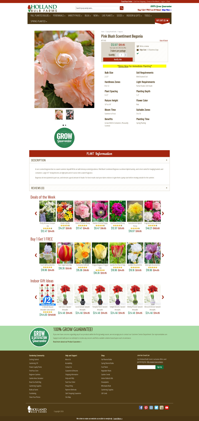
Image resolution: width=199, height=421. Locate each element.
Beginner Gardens (34, 374)
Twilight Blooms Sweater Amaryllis (117, 308)
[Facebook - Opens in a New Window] (141, 407)
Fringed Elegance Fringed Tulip (100, 266)
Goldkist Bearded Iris (135, 265)
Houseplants (105, 382)
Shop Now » (166, 10)
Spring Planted (38, 21)
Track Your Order (126, 1)
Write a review (144, 46)
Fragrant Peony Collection (152, 223)
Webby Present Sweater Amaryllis (135, 308)
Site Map (68, 397)
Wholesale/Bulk (106, 386)
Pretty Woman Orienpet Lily (47, 224)
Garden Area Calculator (36, 378)
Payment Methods (70, 389)
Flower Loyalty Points (35, 367)
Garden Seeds (105, 374)
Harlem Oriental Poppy (100, 223)
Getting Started (34, 359)
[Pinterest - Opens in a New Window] (146, 407)
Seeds (119, 15)
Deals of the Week (153, 1)
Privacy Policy (69, 386)
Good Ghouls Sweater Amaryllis (82, 308)
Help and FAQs (69, 378)
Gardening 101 (33, 363)
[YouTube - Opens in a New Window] (167, 407)
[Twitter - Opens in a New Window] (156, 407)
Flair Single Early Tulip (65, 265)
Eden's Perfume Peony (83, 223)
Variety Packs (74, 15)
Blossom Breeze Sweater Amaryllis (153, 308)
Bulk (87, 15)
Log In (163, 1)
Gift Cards (104, 393)
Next (71, 116)
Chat (168, 1)
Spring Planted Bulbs (111, 32)
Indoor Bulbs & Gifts (107, 378)
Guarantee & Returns (71, 370)
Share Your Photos (34, 397)
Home (102, 32)
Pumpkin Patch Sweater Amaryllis (100, 308)
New (96, 15)
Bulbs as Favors (33, 389)
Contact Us (68, 367)
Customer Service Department (141, 334)
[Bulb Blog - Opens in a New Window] (161, 407)
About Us (68, 359)
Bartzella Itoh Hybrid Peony (135, 224)
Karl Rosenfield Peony (118, 223)
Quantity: (112, 54)
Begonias (121, 32)
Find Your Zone (33, 370)
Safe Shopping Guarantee (73, 393)
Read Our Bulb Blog (35, 382)
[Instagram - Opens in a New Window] (151, 407)
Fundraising (32, 393)
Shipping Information (71, 374)
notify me (118, 59)
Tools (147, 15)
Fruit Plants (104, 367)
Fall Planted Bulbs (40, 15)
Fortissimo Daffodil (82, 265)
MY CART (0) (161, 20)
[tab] (99, 160)
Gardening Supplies (35, 386)
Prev (57, 116)
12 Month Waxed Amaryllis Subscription (47, 308)
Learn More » (117, 418)
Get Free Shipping (139, 1)
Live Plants (107, 15)
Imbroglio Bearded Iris (152, 265)
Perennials (58, 15)
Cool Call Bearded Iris (48, 265)
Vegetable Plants (106, 370)
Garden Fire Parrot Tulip (117, 265)
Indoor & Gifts (133, 15)
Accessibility (68, 363)
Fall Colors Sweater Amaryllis (65, 308)
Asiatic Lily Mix (65, 223)
